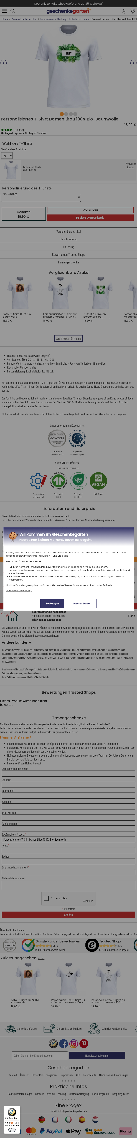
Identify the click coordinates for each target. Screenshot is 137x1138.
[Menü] (18, 1108)
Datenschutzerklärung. (19, 590)
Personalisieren (82, 603)
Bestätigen (52, 603)
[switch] (12, 1130)
